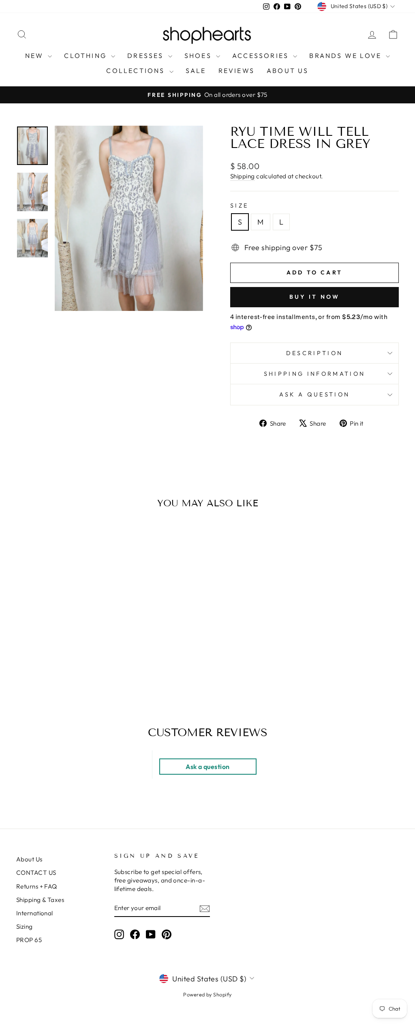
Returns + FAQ (36, 886)
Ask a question (314, 394)
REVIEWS (236, 70)
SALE (196, 70)
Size (239, 205)
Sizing (24, 926)
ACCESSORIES (261, 55)
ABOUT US (288, 70)
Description (314, 353)
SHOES (199, 55)
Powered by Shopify (207, 994)
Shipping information (314, 373)
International (34, 913)
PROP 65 (29, 940)
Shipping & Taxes (40, 900)
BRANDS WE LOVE (346, 55)
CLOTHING (86, 55)
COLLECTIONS (136, 70)
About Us (29, 859)
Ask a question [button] (207, 767)
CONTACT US (36, 872)
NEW (35, 55)
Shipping (242, 176)
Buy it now (314, 296)
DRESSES (146, 55)
